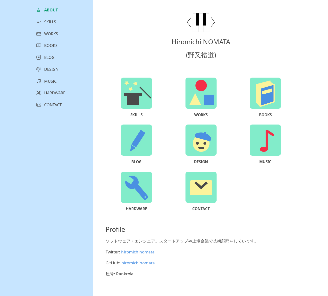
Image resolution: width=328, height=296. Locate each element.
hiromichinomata (138, 252)
